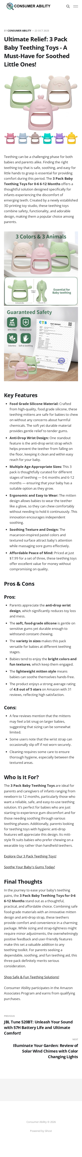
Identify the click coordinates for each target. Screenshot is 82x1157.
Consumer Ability (19, 30)
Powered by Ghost (41, 1131)
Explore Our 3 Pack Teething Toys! (30, 856)
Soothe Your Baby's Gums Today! (29, 867)
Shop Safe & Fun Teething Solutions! (31, 977)
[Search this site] (68, 6)
